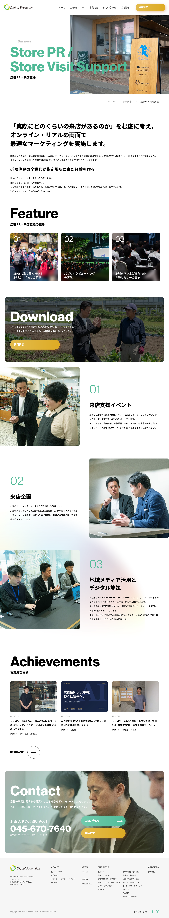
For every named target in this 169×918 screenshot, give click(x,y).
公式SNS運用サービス (131, 879)
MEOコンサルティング (131, 882)
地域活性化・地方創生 (131, 871)
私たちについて (77, 7)
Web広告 (126, 889)
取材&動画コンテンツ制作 (107, 879)
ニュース (60, 7)
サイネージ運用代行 (105, 886)
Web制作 (126, 893)
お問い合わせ (109, 7)
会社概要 (54, 882)
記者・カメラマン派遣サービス (109, 882)
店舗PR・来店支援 (129, 875)
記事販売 (101, 889)
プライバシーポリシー (141, 912)
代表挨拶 (54, 875)
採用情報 (125, 7)
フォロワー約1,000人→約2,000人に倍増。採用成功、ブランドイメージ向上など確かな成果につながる (33, 724)
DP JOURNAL (87, 884)
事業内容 (93, 7)
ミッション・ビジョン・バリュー (63, 879)
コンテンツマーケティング (132, 886)
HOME (111, 101)
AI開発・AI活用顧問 (130, 896)
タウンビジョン (103, 875)
